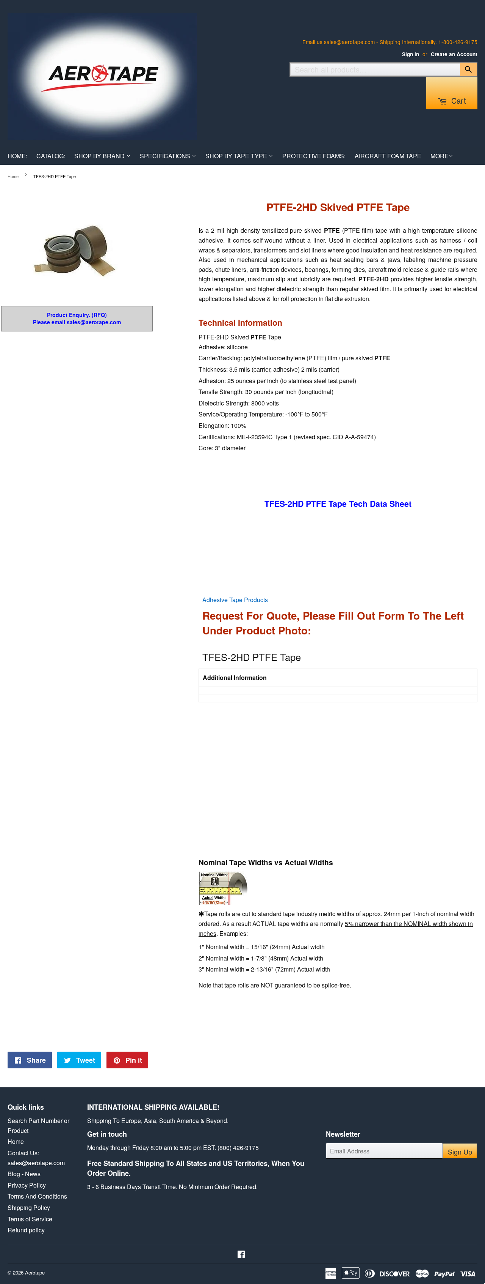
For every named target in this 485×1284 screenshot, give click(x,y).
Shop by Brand (100, 155)
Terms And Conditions (37, 1196)
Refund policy (26, 1230)
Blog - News (24, 1173)
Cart (457, 100)
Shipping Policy (29, 1207)
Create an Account (454, 54)
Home (13, 176)
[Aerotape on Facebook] (241, 1254)
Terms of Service (30, 1219)
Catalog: (50, 155)
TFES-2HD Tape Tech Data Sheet (337, 503)
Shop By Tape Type (237, 155)
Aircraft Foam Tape (388, 155)
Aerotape (35, 1272)
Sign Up (460, 1151)
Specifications (166, 155)
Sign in (410, 54)
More (439, 155)
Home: (17, 155)
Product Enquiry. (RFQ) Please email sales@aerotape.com (77, 318)
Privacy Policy (27, 1185)
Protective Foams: (314, 155)
